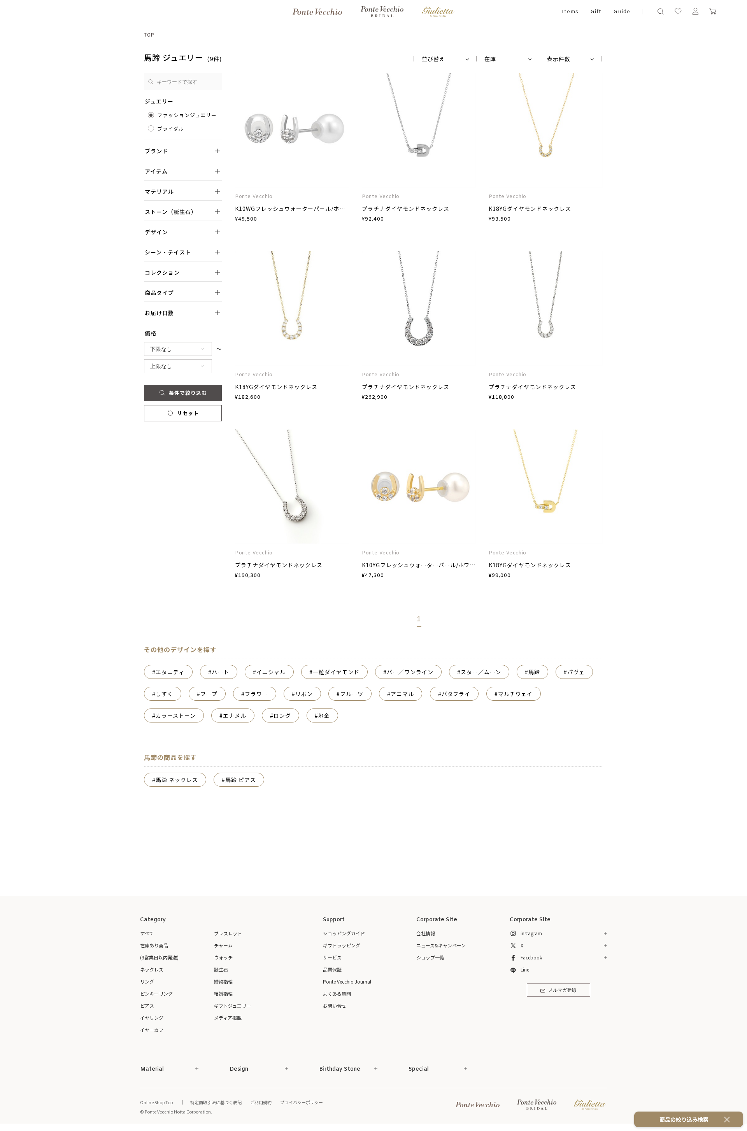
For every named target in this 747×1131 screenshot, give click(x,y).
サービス (332, 957)
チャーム (223, 945)
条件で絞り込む (188, 392)
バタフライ (456, 694)
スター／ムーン (481, 672)
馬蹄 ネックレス (177, 780)
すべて (147, 933)
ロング (282, 715)
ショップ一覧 (430, 957)
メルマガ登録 (562, 990)
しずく (164, 694)
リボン (304, 694)
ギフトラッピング (341, 945)
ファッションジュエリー (187, 115)
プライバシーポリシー (301, 1102)
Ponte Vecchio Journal (347, 981)
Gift (595, 12)
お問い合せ (334, 1005)
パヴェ (576, 672)
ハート (220, 672)
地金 (324, 715)
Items (570, 12)
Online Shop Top (156, 1102)
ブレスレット (228, 933)
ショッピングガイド (344, 933)
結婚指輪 (223, 993)
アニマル (402, 694)
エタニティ (170, 672)
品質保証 (332, 969)
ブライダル (170, 128)
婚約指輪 (223, 981)
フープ (208, 694)
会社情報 (425, 933)
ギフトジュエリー (232, 1005)
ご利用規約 (261, 1102)
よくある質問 (337, 993)
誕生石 (221, 969)
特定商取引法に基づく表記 (216, 1102)
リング (147, 981)
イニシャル (271, 672)
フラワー (256, 694)
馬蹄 (534, 672)
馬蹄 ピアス (240, 780)
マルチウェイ (515, 694)
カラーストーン (176, 715)
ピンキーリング (156, 993)
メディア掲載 (228, 1017)
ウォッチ (223, 957)
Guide (621, 12)
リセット (188, 413)
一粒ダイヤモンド (336, 672)
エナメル (234, 715)
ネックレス (151, 969)
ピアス (147, 1005)
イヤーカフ (151, 1029)
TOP (149, 34)
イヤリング (151, 1017)
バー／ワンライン (410, 672)
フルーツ (351, 694)
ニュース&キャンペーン (441, 945)
